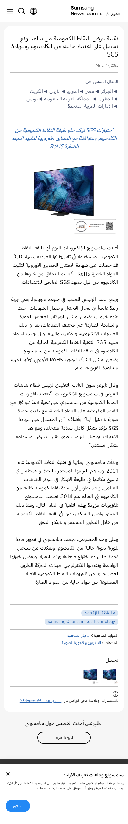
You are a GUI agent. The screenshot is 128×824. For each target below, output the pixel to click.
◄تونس (34, 99)
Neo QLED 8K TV (99, 613)
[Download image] (109, 675)
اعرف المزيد (64, 737)
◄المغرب (107, 99)
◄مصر (92, 91)
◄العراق (75, 91)
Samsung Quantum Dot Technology (81, 621)
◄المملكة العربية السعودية (70, 99)
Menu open (9, 11)
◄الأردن (57, 91)
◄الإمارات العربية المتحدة (93, 106)
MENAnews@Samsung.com (40, 701)
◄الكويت (39, 91)
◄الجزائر (109, 91)
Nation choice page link (33, 11)
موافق (18, 806)
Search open (21, 11)
